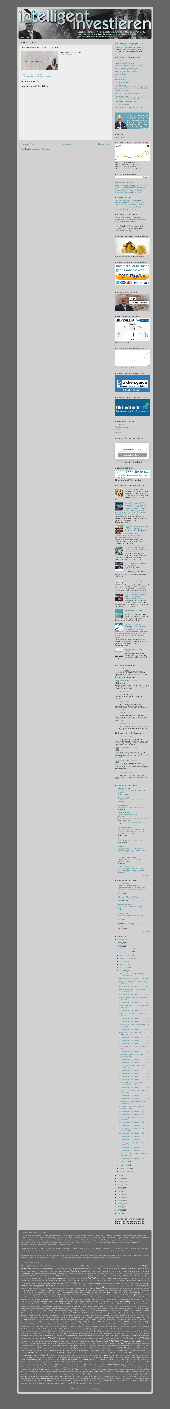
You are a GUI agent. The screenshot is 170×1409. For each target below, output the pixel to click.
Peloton (124, 1345)
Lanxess (128, 1329)
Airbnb (133, 1266)
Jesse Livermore (45, 76)
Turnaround (119, 192)
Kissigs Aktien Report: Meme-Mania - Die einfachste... (134, 1025)
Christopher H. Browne (46, 1290)
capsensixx (133, 1286)
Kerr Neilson (72, 1326)
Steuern (87, 1365)
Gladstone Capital (128, 1311)
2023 (120, 1175)
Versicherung (25, 1376)
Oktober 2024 (124, 955)
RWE (109, 1355)
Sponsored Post (86, 1362)
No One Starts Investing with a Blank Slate (130, 916)
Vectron (98, 1374)
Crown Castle (138, 1292)
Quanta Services (41, 1353)
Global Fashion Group (28, 1313)
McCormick (79, 1336)
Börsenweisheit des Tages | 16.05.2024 (134, 1073)
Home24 (36, 1317)
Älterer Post (104, 144)
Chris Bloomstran (144, 1288)
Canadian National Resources (65, 1286)
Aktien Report (27, 1268)
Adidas (106, 1266)
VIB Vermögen (49, 1376)
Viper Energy (76, 1376)
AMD (147, 1268)
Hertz (131, 1315)
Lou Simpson (145, 1331)
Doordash (114, 1299)
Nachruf (78, 1341)
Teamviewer (111, 1367)
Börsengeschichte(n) (122, 82)
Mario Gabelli (107, 1333)
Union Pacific (25, 1374)
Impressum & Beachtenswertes (126, 102)
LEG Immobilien (39, 1331)
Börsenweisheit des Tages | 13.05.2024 (134, 1087)
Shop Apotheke (67, 1360)
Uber (122, 1371)
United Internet (39, 1374)
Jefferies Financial (57, 1322)
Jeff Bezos (47, 1322)
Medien (117, 1335)
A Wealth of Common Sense (127, 897)
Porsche (146, 1348)
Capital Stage (125, 1286)
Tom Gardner (141, 1369)
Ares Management (87, 1274)
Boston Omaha (87, 1283)
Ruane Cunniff (84, 1355)
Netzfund (40, 1343)
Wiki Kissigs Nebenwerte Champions (41, 1381)
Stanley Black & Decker (136, 1362)
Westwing (130, 1379)
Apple (55, 1273)
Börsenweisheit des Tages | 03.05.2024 (134, 1147)
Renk (71, 1353)
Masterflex (45, 1336)
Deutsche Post (122, 1297)
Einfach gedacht (120, 217)
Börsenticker (55, 1283)
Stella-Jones (63, 1365)
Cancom (93, 1286)
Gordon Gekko (81, 1313)
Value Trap (87, 1374)
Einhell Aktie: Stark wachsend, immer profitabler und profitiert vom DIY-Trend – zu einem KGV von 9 (131, 850)
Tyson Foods (117, 1371)
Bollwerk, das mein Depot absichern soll (131, 822)
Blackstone (80, 1280)
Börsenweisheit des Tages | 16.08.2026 (134, 582)
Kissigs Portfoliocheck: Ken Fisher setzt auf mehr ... (133, 998)
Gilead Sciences (109, 1311)
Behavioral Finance (36, 1278)
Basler (94, 1276)
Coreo (80, 1292)
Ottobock (53, 1345)
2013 (120, 1207)
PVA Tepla (136, 1350)
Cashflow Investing (31, 1288)
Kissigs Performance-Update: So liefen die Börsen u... (133, 1154)
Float (94, 1306)
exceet (110, 1304)
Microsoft (70, 1338)
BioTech (44, 1280)
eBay (50, 1302)
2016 (120, 1197)
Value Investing (129, 192)
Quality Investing (130, 190)
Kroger (74, 1329)
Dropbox (29, 1301)
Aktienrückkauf (49, 1268)
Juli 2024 (123, 964)
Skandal (122, 1360)
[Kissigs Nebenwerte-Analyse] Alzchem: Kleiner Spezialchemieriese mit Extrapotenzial (135, 566)
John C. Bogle (144, 1322)
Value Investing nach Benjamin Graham (128, 66)
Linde (125, 1331)
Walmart (111, 1376)
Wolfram (23, 1383)
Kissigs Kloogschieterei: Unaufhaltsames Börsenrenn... (133, 1091)
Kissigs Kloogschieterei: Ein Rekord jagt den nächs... (133, 1014)
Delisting (140, 1295)
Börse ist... (122, 1280)
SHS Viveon (97, 1359)
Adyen (114, 1266)
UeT (136, 1371)
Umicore (146, 1371)
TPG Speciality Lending (42, 1371)
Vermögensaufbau (142, 1374)
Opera (32, 1346)
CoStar (104, 1292)
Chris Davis (25, 1290)
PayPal (98, 1345)
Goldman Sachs (57, 1313)
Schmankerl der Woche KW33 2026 (130, 807)
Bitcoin (58, 1280)
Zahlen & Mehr (64, 1383)
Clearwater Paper (103, 1290)
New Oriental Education (66, 1343)
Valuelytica (121, 839)
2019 (120, 1188)
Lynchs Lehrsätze (130, 207)
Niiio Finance (96, 1343)
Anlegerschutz (137, 1271)
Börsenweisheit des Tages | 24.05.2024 (134, 1029)
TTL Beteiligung (85, 1371)
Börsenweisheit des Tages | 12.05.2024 (134, 1095)
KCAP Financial (36, 1326)
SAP (123, 1355)
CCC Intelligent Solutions (59, 1288)
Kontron (39, 1329)
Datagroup (87, 1295)
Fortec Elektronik (113, 1306)
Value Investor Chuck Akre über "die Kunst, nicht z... (132, 1033)
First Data (73, 1306)
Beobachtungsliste (121, 96)
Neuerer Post (27, 144)
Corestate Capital (89, 1292)
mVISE (73, 1341)
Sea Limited (57, 1357)
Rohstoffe (44, 1355)
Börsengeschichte (142, 1280)
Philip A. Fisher (95, 1348)
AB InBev (59, 1266)
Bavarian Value (122, 805)
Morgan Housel (134, 1338)
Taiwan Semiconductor (90, 1367)
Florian (121, 691)
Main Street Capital (66, 1333)
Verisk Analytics (114, 1374)
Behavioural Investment (125, 923)
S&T (113, 1355)
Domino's (108, 1299)
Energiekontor (32, 1304)
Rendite (66, 1352)
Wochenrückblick (143, 1381)
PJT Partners (130, 1348)
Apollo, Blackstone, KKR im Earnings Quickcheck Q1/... (132, 990)
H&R (29, 1315)
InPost (41, 1320)
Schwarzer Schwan (38, 1357)
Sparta (65, 1362)
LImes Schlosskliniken (117, 1331)
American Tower (38, 1271)
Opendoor (26, 1346)
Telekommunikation (131, 1367)
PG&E (87, 1348)
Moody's (125, 1338)
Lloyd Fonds (136, 1331)
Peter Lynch (74, 1347)
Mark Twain (116, 1333)
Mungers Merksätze (50, 1341)
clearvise (94, 1290)
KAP (121, 1324)
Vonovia (90, 1376)
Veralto (103, 1374)
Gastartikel (109, 1308)
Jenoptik (65, 1322)
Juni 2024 (123, 968)
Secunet (78, 1357)
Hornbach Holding (59, 1317)
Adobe (110, 1266)
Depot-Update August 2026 (127, 814)
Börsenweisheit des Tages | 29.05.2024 (134, 994)
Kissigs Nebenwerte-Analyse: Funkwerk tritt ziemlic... (133, 1006)
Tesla (45, 1369)
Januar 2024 (124, 1171)
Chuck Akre (59, 1290)
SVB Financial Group (59, 1367)
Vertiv (33, 1376)
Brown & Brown (128, 1283)
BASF (90, 1276)
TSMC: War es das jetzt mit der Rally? (130, 800)
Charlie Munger (101, 1288)
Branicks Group (97, 1283)
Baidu (22, 1276)
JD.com (23, 1322)
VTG (95, 1376)
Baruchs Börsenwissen (123, 200)
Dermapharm (29, 1297)
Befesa (28, 1278)
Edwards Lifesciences (71, 1302)
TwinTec (105, 1371)
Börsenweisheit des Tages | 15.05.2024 (134, 1076)
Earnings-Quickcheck (40, 1301)
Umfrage (141, 1371)
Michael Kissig (54, 1337)
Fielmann (43, 1306)
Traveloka (76, 1371)
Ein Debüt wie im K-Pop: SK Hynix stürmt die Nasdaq (129, 860)
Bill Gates (137, 1278)
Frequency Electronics (44, 1308)
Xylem (57, 1383)
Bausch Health (101, 1276)
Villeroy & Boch (59, 1376)
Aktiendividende (38, 1268)
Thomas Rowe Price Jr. (109, 1369)
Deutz (29, 1299)
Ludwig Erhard (37, 1333)
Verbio (108, 1374)
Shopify (74, 1360)
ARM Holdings (108, 1273)
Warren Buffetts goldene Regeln (126, 68)
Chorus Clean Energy (132, 1288)
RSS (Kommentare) (122, 427)
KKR (23, 1328)
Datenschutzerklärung (122, 104)
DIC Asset (45, 1299)
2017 (120, 1194)
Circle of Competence (72, 1290)
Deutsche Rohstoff (135, 1297)
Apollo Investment (47, 1274)
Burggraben (135, 185)
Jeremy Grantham (82, 1322)
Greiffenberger (121, 1313)
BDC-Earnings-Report (141, 1276)
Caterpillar (40, 1288)
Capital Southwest (115, 1286)
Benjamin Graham (58, 1278)
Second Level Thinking (68, 1357)
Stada (126, 1362)
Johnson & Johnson (71, 1324)
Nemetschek (145, 1341)
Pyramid (142, 1350)
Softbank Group (39, 1362)
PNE (137, 1348)
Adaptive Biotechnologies (89, 1266)
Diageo (39, 1299)
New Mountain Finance (50, 1343)
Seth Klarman (136, 1357)
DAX (120, 1295)
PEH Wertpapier (116, 1346)
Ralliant (49, 1353)
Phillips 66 (122, 1348)
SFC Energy (145, 1357)
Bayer (120, 1276)
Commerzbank (144, 1290)
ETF (80, 1304)
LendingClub (69, 1331)
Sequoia (100, 1357)
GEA (28, 1311)
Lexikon (104, 1331)
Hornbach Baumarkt (46, 1317)
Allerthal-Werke (83, 1268)
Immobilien (140, 1317)
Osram (48, 1345)
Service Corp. (119, 1357)
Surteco (49, 1367)
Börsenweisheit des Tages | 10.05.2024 (134, 1111)
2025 (120, 943)
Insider (45, 1320)
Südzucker (33, 1367)
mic (37, 1338)
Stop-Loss (134, 1365)
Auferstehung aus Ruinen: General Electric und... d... (131, 1107)
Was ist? (138, 192)
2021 (120, 1182)
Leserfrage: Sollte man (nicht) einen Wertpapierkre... (132, 1102)
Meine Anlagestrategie (123, 77)
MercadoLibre (140, 1336)
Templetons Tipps (129, 209)
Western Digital (120, 1379)
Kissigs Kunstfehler (138, 188)
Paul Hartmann (91, 1346)
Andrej (121, 701)
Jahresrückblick (136, 1320)
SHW (103, 1360)
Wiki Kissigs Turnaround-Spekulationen (94, 1381)
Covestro (131, 1292)
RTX (77, 1355)
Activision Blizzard (75, 1266)
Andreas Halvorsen (114, 1271)
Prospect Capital (88, 1350)
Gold (50, 1313)
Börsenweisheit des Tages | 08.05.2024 (134, 1122)
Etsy (83, 1304)
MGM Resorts (32, 1338)
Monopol (112, 1338)
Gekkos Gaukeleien (35, 1311)
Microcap (63, 1338)
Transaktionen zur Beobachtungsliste (128, 99)
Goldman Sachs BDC (69, 1313)
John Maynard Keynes (45, 1324)
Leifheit (61, 1331)
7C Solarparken (43, 1266)
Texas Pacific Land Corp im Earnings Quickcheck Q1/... (132, 974)
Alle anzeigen (145, 875)
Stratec (140, 1365)
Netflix (27, 1343)
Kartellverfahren (25, 1326)
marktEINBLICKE (123, 788)
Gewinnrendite (87, 1311)
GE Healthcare (142, 1308)
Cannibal (98, 1286)
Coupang (125, 1292)
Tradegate (54, 1371)
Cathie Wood (47, 1288)
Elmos (99, 1301)
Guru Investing (144, 1313)
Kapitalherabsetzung (142, 1324)
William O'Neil (121, 1381)
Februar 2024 (124, 1168)
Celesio (69, 1288)
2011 (120, 1213)
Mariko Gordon (98, 1333)
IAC (121, 1317)
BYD (55, 1286)
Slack (127, 1360)
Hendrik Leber (85, 1315)
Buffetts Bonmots (134, 202)
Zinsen (89, 1383)
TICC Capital (121, 1369)
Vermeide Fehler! (121, 74)
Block (86, 1280)
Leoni (84, 1331)
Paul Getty (83, 1345)
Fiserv (79, 1306)
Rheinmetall (107, 1353)
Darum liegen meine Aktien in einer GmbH (129, 107)
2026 (120, 939)
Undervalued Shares (124, 904)
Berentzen (79, 1278)
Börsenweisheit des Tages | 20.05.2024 (134, 1051)
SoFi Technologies (27, 1362)
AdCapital (100, 1266)
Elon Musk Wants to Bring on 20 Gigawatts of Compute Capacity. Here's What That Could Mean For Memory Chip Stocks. (131, 888)
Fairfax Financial (134, 1304)
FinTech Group (66, 1306)
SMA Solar (133, 1359)
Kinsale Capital (97, 1326)
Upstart (66, 1374)
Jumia (108, 1324)
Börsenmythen (36, 1283)
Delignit (134, 1294)
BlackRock (72, 1280)
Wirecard (129, 1381)
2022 (120, 1178)
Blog (97, 1280)
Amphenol (66, 1271)
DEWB (34, 1299)
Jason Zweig (145, 1320)
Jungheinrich (115, 1324)
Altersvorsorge (119, 1268)
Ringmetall (123, 1353)
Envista (40, 1304)
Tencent (31, 1369)
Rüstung (104, 1355)
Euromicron (94, 1304)
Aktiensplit (59, 1268)
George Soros (73, 1310)
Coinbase (124, 1290)
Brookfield (119, 1283)
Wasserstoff (70, 1379)
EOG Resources (47, 1304)
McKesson (94, 1335)
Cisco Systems (85, 1290)
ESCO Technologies (72, 1304)
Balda (26, 1276)
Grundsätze (127, 188)
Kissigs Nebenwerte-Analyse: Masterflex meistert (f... (133, 1047)
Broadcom (112, 1283)
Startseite (66, 144)
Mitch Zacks (89, 1338)
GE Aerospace (131, 1308)
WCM (91, 1378)
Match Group (54, 1336)
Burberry (31, 1286)
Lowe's (23, 1333)
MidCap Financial (79, 1338)
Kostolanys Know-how (50, 1329)
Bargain (58, 1276)
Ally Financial (93, 1268)
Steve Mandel (94, 1365)
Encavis (143, 1302)
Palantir (59, 1346)
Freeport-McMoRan (32, 1308)
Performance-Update (127, 222)
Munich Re (60, 1341)
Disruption (53, 1299)
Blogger (97, 1389)
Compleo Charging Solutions (42, 1292)
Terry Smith (38, 1369)
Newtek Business (80, 1343)
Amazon (143, 1268)
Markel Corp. (125, 1333)
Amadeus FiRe (135, 1268)
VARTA (93, 1374)
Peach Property (106, 1345)
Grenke (129, 1313)
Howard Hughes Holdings (78, 1317)
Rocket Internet (26, 1355)
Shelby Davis (46, 1360)
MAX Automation (65, 1336)
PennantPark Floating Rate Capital (138, 1346)
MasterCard (37, 1335)
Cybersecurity (30, 1295)
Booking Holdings (113, 1280)
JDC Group (29, 1322)
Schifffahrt (28, 1357)
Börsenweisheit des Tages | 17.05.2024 (134, 1070)
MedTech (125, 1336)
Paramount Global (67, 1346)
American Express (26, 1271)
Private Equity (64, 1350)
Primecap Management (50, 1350)
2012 (120, 1210)
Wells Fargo (105, 1378)
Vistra (86, 1376)
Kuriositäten (94, 1329)
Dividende (118, 188)
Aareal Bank (52, 1266)
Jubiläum (93, 1324)
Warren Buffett (27, 1378)
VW (98, 1376)
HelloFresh (64, 1315)
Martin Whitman (144, 1333)
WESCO (112, 1378)
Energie (23, 1304)
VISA (82, 1376)
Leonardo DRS (78, 1331)
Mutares (67, 1341)
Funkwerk (97, 1308)
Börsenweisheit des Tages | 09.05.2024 (134, 1114)
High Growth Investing (125, 867)
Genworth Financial (60, 1310)
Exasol (106, 1304)
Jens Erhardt (72, 1322)
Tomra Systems (30, 1371)
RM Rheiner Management (135, 1353)
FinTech (58, 1306)
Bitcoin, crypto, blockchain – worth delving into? (129, 907)
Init (37, 1320)
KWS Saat (102, 1329)
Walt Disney (118, 1376)
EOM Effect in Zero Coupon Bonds (129, 841)
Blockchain (92, 1280)
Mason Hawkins (27, 1335)
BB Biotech (126, 1276)
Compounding (56, 1292)
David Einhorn (96, 1295)
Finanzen (51, 1306)
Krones (78, 1329)
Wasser (63, 1379)
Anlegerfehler (125, 185)
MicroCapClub (122, 913)
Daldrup (54, 1295)
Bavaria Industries (112, 1276)
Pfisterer (82, 1348)
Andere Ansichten (88, 1271)
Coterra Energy (117, 1292)
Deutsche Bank (51, 1297)
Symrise (69, 1367)
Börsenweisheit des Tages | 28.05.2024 (134, 1002)
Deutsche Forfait (96, 1297)
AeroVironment (122, 1266)
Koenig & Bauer (31, 1329)
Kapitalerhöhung (129, 1324)
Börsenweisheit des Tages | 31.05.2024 (134, 978)
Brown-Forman (138, 1283)
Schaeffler (138, 1355)
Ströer (23, 1367)
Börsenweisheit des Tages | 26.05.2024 (134, 1018)
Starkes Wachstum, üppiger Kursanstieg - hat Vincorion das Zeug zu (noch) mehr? (136, 549)
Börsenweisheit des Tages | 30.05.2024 (134, 986)
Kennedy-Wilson (54, 1326)
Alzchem (128, 1268)
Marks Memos (134, 1333)
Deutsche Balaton (39, 1297)
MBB (73, 1335)
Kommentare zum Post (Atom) (40, 149)
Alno (105, 1268)
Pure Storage (129, 1350)
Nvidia (122, 1343)
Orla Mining (42, 1345)
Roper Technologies (63, 1355)
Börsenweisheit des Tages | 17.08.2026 (134, 611)
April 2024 (123, 1162)
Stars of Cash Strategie (47, 1365)
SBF (132, 1355)
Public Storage (114, 1350)
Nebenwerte (119, 190)
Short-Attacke (89, 1360)
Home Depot (29, 1317)
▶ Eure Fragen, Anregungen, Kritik (129, 43)
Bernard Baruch (106, 1278)
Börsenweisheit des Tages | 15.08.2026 (134, 650)
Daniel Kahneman (69, 1295)
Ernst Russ (61, 1304)
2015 (120, 1200)
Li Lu (108, 1331)
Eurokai (88, 1304)
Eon (55, 1304)
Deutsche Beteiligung (64, 1297)
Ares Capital (77, 1274)
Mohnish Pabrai (98, 1338)
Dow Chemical (123, 1299)
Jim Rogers (113, 1322)
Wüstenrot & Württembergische (41, 1383)
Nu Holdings (115, 1343)
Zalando (84, 1383)
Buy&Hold (48, 1285)
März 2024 (123, 1165)
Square (104, 1362)
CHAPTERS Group (78, 1288)
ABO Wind (65, 1266)
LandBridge (109, 1329)
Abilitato (120, 846)
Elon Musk (105, 1302)
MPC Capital (144, 1338)
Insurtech (51, 1319)
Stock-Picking (115, 1364)
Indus (147, 1317)
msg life (31, 1341)
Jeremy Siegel (93, 1322)
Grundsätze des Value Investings (126, 71)
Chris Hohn (33, 1290)
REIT (60, 1353)
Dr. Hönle (132, 1299)
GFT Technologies (98, 1311)
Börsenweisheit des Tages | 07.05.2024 (134, 1125)
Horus (68, 1317)
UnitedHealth (49, 1374)
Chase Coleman (114, 1288)
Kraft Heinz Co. (65, 1329)
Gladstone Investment (142, 1311)
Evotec (101, 1304)
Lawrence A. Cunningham (140, 1329)
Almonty (100, 1268)
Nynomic (128, 1343)
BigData (122, 1278)
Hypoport (115, 1317)
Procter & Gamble (77, 1350)
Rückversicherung (95, 1355)
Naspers (84, 1341)
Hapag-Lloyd (45, 1315)
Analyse (118, 185)
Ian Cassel (127, 1317)
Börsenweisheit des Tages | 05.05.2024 (134, 1136)
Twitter (117, 430)
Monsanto (119, 1338)
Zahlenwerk (76, 1383)
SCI (46, 1357)
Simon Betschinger (124, 820)
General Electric (47, 1310)
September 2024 (125, 958)
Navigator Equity (102, 1341)
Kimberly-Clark (81, 1326)
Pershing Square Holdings (60, 1348)
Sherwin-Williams (56, 1359)
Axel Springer (144, 1274)
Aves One (132, 1274)
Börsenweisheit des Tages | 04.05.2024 (134, 1139)
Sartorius (128, 1355)
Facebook (118, 432)
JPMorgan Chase (84, 1324)
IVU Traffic (117, 1320)
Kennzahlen (63, 1326)
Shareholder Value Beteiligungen (31, 1360)
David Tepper (114, 1295)
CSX (145, 1292)
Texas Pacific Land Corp (71, 1369)
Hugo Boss (103, 1317)
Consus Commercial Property (70, 1292)
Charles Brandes (89, 1288)
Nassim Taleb (91, 1341)
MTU (35, 1341)
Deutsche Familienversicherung (81, 1297)
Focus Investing (102, 1306)
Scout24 (50, 1357)
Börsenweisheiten (32, 76)
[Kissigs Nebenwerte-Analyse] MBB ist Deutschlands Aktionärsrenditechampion (135, 596)
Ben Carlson (48, 1278)
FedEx (142, 1304)
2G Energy (24, 1266)
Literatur (129, 1331)
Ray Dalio (55, 1353)
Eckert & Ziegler (57, 1302)
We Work (96, 1379)
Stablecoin (121, 1362)
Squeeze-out (112, 1362)
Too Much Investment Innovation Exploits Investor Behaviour (131, 926)
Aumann (119, 1273)
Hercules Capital (119, 1315)
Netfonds (33, 1343)
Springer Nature (97, 1362)
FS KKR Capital (76, 1308)
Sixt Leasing (116, 1359)
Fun (92, 1308)
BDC (132, 1276)
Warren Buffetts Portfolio (44, 1378)
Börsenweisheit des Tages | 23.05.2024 (134, 1037)
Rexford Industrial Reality (92, 1353)
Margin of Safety (86, 1333)
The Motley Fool (123, 884)
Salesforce (118, 1355)
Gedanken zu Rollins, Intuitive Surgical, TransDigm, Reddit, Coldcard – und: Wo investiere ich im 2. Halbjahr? (131, 831)
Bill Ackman (129, 1278)
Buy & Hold (143, 185)
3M (29, 1266)
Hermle (127, 1315)
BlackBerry (64, 1280)
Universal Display (59, 1374)
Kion (103, 1326)
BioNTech (37, 1280)
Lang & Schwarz (119, 1329)
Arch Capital (69, 1273)
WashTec (57, 1379)
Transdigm (70, 1371)
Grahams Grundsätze (128, 205)
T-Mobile (80, 1367)
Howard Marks (93, 1317)
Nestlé (23, 1343)
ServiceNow (127, 1357)
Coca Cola (117, 1290)
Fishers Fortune (87, 1306)
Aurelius (126, 1273)
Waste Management (81, 1379)
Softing (48, 1362)
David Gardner (105, 1295)
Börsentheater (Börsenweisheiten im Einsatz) (131, 88)
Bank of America (34, 1276)
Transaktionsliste (62, 1371)
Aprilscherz (61, 1274)
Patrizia (76, 1345)
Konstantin (123, 736)
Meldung (132, 1335)
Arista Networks (98, 1274)
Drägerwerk (139, 1299)
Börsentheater (137, 200)
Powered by (126, 462)
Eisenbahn (94, 1302)
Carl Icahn (141, 1285)
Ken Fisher (45, 1326)
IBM (133, 1317)
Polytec (141, 1348)
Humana (109, 1317)
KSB (87, 1329)
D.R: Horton (39, 1295)
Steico (57, 1365)
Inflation (24, 1319)
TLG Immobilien (131, 1369)
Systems (74, 1367)
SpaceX (60, 1362)
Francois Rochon (139, 1306)
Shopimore (81, 1359)
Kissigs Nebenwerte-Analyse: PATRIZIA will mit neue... (133, 1129)
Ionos (98, 1320)
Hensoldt (110, 1315)
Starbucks (35, 1365)
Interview (76, 1320)
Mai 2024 (123, 971)
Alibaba (65, 1268)
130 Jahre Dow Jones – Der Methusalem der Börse (131, 791)
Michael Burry (43, 1338)
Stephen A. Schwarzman (76, 1365)
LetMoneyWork (122, 813)
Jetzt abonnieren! (132, 455)
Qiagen (147, 1350)
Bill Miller (144, 1278)
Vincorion (68, 1376)
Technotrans (119, 1367)
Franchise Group (128, 1306)
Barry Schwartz (67, 1276)
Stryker (28, 1367)
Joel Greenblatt (123, 1322)
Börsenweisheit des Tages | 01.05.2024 (134, 1158)
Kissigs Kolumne (131, 1326)
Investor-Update (133, 217)
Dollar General (100, 1299)
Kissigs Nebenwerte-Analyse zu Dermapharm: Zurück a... (130, 1083)
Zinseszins (96, 1383)
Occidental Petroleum (139, 1343)
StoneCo (127, 1365)
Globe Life (38, 1313)
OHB (147, 1343)
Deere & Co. (126, 1295)
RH (102, 1353)
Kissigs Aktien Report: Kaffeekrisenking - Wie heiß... (134, 982)
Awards (138, 1273)
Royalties (73, 1355)
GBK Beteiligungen (120, 1308)
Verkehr (122, 1374)
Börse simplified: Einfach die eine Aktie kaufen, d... (133, 1143)
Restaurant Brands (79, 1353)
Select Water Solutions (90, 1357)
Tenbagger (24, 1369)
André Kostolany (101, 1271)
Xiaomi (53, 1383)
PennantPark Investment (29, 1348)
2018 (120, 1191)
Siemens (107, 1359)
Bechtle (23, 1278)
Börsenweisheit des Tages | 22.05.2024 (134, 1040)
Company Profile (27, 1292)
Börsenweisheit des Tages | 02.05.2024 (134, 1150)
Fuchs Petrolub (86, 1308)
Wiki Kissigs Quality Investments (68, 1381)
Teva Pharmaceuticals (54, 1369)
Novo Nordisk (108, 1343)
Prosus (97, 1350)
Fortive (121, 1306)
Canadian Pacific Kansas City (82, 1286)
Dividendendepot (89, 1299)
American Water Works (51, 1271)
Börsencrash (131, 1280)
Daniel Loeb (79, 1294)
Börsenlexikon (120, 79)
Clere (111, 1290)
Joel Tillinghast (134, 1322)
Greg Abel (113, 1313)
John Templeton (59, 1324)
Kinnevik (88, 1326)
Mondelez (106, 1338)
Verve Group (39, 1376)
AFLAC (129, 1266)
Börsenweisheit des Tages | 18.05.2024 (134, 1062)
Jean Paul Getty (38, 1322)
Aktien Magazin (142, 1265)
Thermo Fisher (96, 1369)
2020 (120, 1185)
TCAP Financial (102, 1367)
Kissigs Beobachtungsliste (134, 489)
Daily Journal (47, 1295)
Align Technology (74, 1268)
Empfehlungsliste (135, 1301)
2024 (120, 946)
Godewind (44, 1313)
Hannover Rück (36, 1315)
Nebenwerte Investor (132, 1340)
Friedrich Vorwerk (58, 1308)
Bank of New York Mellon (48, 1276)
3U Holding (34, 1266)
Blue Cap (103, 1280)
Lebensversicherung (27, 1331)
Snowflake (146, 1359)
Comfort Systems (133, 1290)
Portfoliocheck (27, 1350)
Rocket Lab (36, 1355)
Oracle (37, 1346)
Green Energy (105, 1313)
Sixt (111, 1360)
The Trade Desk (85, 1369)
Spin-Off (71, 1362)
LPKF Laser (28, 1333)
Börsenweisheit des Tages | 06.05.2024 (134, 1133)
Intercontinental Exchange (64, 1320)
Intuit (81, 1320)
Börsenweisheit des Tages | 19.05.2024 (134, 1059)
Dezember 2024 (125, 949)
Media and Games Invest (105, 1336)
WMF (134, 1381)
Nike (102, 1343)
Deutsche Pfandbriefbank (109, 1297)
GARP (104, 1308)
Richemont (115, 1353)
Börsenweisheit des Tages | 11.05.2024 (134, 1098)
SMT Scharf (139, 1359)
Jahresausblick (125, 1320)
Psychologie (104, 1350)
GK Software (118, 1311)
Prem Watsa (38, 1350)
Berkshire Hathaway (91, 1278)
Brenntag (105, 1283)
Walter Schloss (128, 1376)
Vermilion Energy (130, 1374)
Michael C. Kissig (125, 680)
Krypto (83, 1329)
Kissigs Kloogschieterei (116, 1326)
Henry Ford (94, 1315)
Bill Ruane (30, 1280)
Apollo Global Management (30, 1273)
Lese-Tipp (90, 1331)
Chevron (122, 1288)
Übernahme (130, 1371)
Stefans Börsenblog (124, 827)
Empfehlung (124, 1301)
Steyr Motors (103, 1365)
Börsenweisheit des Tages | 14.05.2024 (134, 1079)
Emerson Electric (114, 1301)
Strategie (140, 190)
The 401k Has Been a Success (127, 899)
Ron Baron (52, 1355)
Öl (22, 1345)
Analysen (75, 1271)
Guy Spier (24, 1315)
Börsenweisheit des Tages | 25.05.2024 (134, 1021)
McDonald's (87, 1336)
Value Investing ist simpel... (124, 63)
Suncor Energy (42, 1367)
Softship (54, 1362)
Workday (29, 1383)
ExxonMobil (117, 1304)
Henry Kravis (103, 1315)
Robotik (147, 1353)
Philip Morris (113, 1348)
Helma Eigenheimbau (74, 1315)
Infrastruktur (32, 1320)
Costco (109, 1292)
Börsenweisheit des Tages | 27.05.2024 (134, 1010)
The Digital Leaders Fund (126, 857)
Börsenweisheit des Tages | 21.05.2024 (134, 1043)
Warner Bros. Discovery (141, 1376)
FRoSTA (67, 1308)
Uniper (32, 1374)
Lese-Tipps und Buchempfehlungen (127, 93)
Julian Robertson (101, 1324)
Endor (147, 1301)
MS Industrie (24, 1341)
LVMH (45, 1333)
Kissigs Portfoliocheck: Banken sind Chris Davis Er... (134, 1118)
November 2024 (125, 952)
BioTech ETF (52, 1280)
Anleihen (146, 1271)
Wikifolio (113, 1381)
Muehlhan (40, 1341)
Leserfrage (98, 1331)
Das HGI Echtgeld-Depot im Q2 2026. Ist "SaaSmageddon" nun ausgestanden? (131, 870)
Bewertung (116, 1278)
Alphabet (110, 1268)
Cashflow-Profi (123, 798)
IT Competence (109, 1320)
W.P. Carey (104, 1376)
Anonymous (123, 668)
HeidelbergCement (55, 1315)
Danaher (60, 1294)
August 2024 (124, 961)
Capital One (105, 1286)
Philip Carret (105, 1348)
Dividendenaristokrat (74, 1299)
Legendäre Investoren (122, 90)
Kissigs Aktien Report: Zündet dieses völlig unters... (132, 1066)
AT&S (114, 1273)
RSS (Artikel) (119, 424)
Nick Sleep (88, 1343)
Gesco (81, 1311)
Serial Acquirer (109, 1357)
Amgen (61, 1271)
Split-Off (77, 1362)
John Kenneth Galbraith (28, 1324)
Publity (121, 1350)
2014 (120, 1204)
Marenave (77, 1333)
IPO (101, 1319)
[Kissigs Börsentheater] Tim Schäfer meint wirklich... (132, 1055)
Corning (98, 1292)
